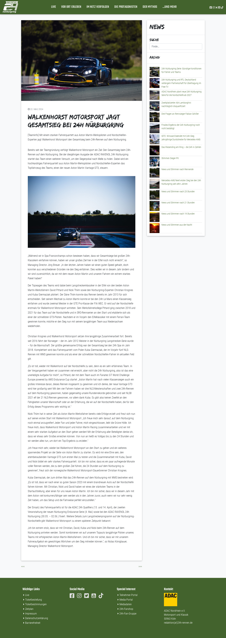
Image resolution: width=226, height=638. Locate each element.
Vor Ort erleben (71, 7)
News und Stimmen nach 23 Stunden (178, 191)
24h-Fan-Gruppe (127, 613)
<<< (23, 566)
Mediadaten (125, 604)
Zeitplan (29, 609)
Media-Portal (126, 599)
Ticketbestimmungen (36, 604)
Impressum (31, 613)
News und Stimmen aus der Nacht (176, 224)
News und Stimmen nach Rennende (177, 169)
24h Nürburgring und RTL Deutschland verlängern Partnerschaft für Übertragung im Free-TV (181, 83)
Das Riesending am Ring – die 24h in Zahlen (181, 147)
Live (53, 7)
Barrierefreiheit (32, 622)
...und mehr (169, 7)
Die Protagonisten (125, 7)
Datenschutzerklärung (36, 618)
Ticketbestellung (33, 599)
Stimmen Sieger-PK (170, 158)
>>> (140, 566)
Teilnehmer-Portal (128, 595)
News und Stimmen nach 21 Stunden (178, 202)
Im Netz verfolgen (98, 7)
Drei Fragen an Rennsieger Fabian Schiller (180, 113)
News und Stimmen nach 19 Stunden (178, 213)
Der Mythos (150, 7)
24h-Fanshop (126, 609)
